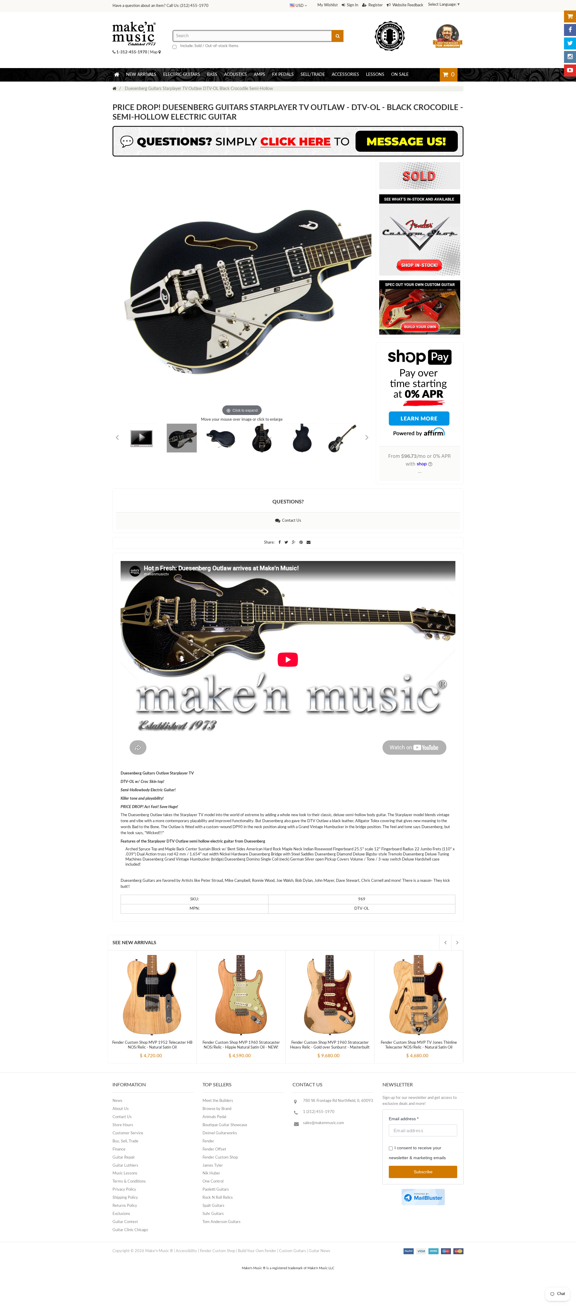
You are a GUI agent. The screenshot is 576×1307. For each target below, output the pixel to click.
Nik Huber (211, 1173)
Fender (208, 1141)
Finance (118, 1149)
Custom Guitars (292, 1251)
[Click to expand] (241, 288)
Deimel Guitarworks (219, 1133)
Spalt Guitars (213, 1206)
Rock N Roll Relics (217, 1198)
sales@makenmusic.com (323, 1123)
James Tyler (212, 1166)
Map (154, 52)
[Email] (308, 543)
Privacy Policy (124, 1190)
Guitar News (319, 1251)
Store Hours (122, 1125)
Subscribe (423, 1171)
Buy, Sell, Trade (125, 1141)
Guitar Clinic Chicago (130, 1230)
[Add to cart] (141, 1051)
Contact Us (290, 521)
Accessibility (186, 1251)
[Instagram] (570, 57)
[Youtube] (570, 70)
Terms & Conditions (129, 1181)
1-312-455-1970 (131, 52)
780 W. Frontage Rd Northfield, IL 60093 (338, 1101)
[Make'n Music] (134, 19)
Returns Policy (124, 1206)
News (117, 1101)
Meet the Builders (217, 1101)
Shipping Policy (125, 1198)
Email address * (403, 1118)
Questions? (288, 501)
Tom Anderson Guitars (221, 1222)
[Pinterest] (301, 543)
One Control (213, 1181)
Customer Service (127, 1133)
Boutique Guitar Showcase (224, 1125)
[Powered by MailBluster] (423, 1197)
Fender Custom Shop (220, 1157)
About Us (120, 1109)
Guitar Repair (123, 1157)
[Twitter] (570, 43)
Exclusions (121, 1214)
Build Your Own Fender (257, 1251)
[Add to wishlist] (163, 1051)
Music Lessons (124, 1173)
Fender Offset (214, 1149)
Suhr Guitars (213, 1214)
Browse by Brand (216, 1109)
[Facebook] (570, 30)
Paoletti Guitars (215, 1190)
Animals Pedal (214, 1117)
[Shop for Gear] (570, 16)
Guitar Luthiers (125, 1166)
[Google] (294, 543)
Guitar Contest (125, 1222)
